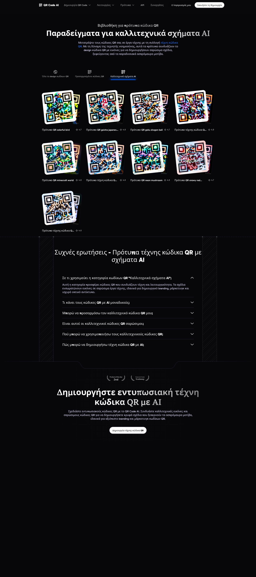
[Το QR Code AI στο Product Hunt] (116, 378)
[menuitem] (77, 5)
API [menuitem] (142, 5)
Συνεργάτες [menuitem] (157, 5)
